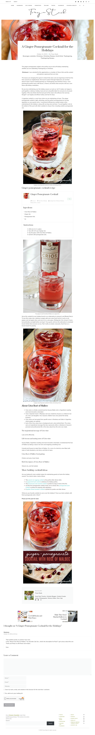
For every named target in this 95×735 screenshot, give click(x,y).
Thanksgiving (68, 56)
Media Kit (73, 720)
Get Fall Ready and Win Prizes (35, 617)
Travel (53, 5)
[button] (80, 5)
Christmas (39, 56)
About (15, 1)
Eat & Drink (29, 5)
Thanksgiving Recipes (47, 58)
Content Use (74, 725)
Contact (73, 716)
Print (70, 198)
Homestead (38, 5)
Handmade (20, 5)
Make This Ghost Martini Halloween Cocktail (60, 617)
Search (8, 720)
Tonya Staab (54, 54)
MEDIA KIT (8, 1)
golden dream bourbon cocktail (35, 489)
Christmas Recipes (49, 56)
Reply (7, 647)
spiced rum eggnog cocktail (36, 480)
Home (12, 5)
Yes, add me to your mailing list (14, 693)
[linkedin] (75, 1)
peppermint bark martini (33, 482)
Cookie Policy (74, 718)
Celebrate (61, 5)
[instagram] (86, 1)
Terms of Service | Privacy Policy (75, 723)
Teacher (46, 5)
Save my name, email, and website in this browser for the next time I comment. (27, 689)
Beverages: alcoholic (29, 56)
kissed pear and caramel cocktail (37, 484)
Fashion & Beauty (72, 5)
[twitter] (83, 1)
